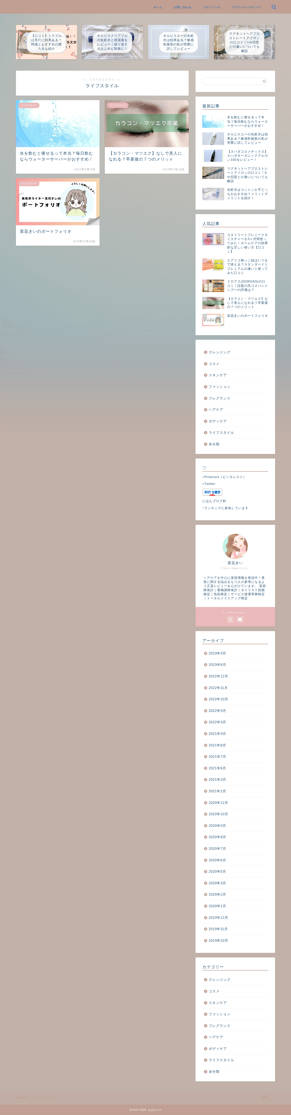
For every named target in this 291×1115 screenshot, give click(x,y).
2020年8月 (217, 837)
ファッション (220, 387)
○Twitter (209, 484)
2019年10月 (218, 940)
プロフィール (212, 7)
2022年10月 (218, 699)
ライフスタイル (221, 432)
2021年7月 (217, 756)
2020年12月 (218, 803)
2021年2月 (217, 791)
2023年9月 (217, 653)
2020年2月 (217, 894)
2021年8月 (217, 745)
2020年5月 (217, 871)
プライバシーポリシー (246, 7)
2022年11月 (218, 688)
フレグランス (220, 398)
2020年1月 (217, 906)
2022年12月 (218, 676)
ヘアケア (216, 409)
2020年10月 (218, 814)
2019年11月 (218, 929)
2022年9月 (217, 711)
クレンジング (220, 352)
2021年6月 (217, 768)
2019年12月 (218, 917)
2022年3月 (217, 722)
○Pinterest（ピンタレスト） (224, 477)
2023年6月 (217, 665)
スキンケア (218, 375)
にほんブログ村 (214, 501)
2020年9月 (217, 826)
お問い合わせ (182, 7)
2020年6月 (217, 860)
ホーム (157, 7)
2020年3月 (217, 883)
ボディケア (218, 421)
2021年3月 (217, 779)
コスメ (214, 364)
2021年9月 (217, 734)
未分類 (214, 444)
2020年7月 (217, 848)
